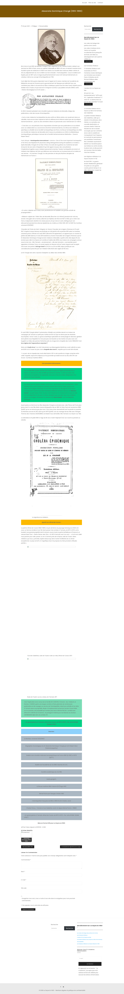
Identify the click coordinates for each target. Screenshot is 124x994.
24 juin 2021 (26, 26)
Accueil (84, 3)
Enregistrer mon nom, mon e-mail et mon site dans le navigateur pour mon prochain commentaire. (48, 899)
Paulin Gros (31, 347)
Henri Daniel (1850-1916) (28, 846)
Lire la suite (88, 61)
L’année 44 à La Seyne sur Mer (84, 937)
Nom (23, 871)
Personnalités (43, 26)
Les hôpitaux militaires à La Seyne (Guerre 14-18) (88, 943)
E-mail (23, 880)
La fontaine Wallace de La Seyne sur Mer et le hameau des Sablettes (93, 111)
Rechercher (87, 26)
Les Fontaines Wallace (91, 66)
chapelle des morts (50, 349)
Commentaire (26, 860)
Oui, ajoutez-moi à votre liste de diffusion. (35, 905)
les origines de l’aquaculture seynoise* (34, 343)
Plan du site (92, 3)
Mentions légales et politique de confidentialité (70, 990)
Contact (100, 3)
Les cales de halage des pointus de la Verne (87, 933)
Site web (23, 888)
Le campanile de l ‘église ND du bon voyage (71, 846)
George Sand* (40, 246)
